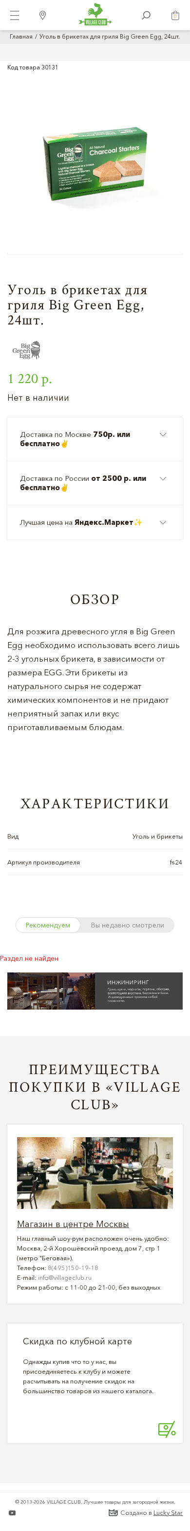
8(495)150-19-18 (73, 1268)
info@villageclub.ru (65, 1277)
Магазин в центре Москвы (73, 1224)
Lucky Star (168, 1512)
